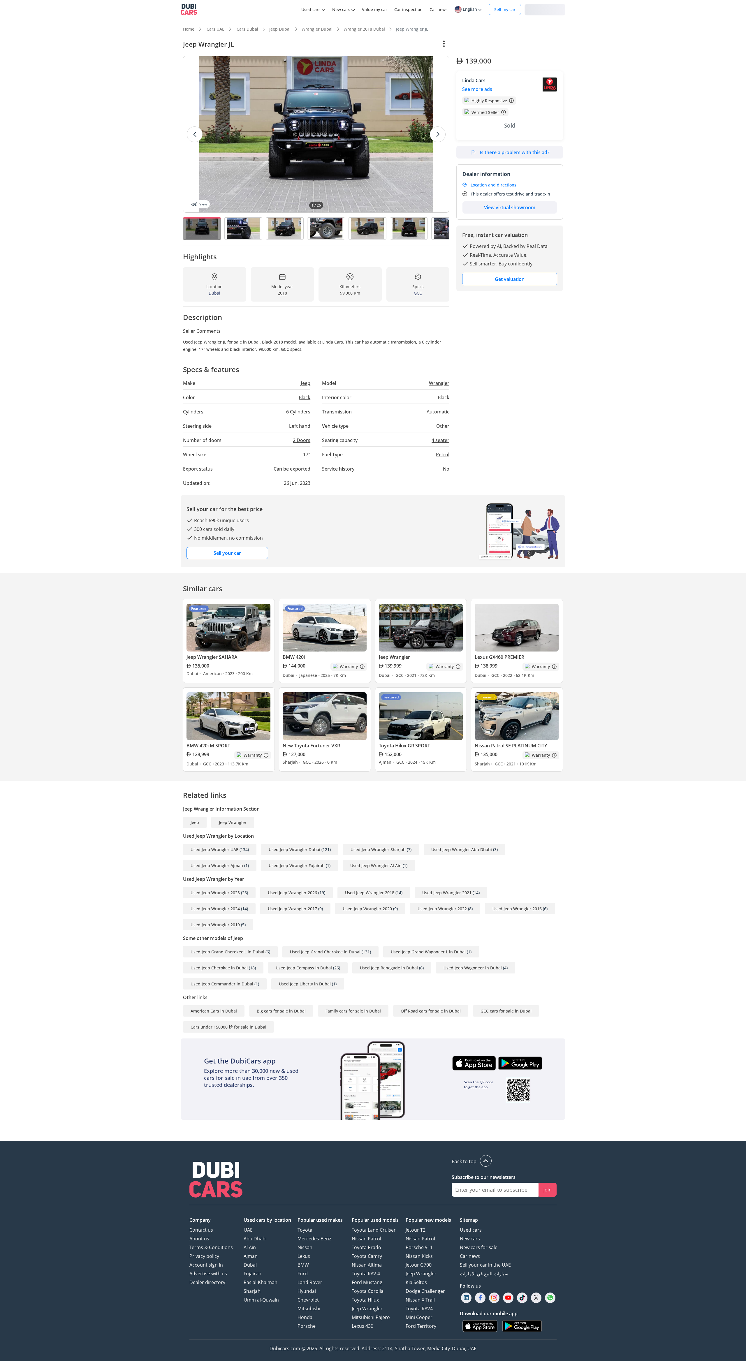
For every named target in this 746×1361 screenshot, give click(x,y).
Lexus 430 (362, 1326)
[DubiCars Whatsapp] (550, 1297)
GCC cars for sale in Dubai (506, 1011)
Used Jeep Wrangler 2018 (369, 892)
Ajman (251, 1256)
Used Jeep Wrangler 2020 (367, 908)
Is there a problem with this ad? (514, 152)
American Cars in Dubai (214, 1011)
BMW (303, 1265)
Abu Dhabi (255, 1238)
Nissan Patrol (366, 1238)
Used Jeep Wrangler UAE (214, 849)
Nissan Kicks (419, 1256)
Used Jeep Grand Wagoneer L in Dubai (428, 952)
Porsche (307, 1326)
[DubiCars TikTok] (522, 1297)
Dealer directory (207, 1282)
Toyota (305, 1230)
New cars (470, 1238)
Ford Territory (421, 1326)
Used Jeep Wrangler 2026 (292, 892)
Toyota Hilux (365, 1300)
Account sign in (206, 1265)
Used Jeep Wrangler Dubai (294, 849)
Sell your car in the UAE (485, 1265)
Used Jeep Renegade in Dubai (389, 968)
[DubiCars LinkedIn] (466, 1297)
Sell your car (227, 553)
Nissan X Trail (420, 1300)
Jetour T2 (415, 1230)
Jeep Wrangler (233, 822)
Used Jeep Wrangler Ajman (217, 865)
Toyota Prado (366, 1247)
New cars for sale (478, 1247)
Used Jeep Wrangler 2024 (215, 908)
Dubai (250, 1265)
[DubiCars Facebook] (480, 1297)
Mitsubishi (309, 1308)
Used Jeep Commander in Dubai (222, 984)
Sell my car (504, 9)
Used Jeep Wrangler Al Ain (376, 865)
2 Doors (301, 440)
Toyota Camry (367, 1256)
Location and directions (493, 185)
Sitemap (469, 1220)
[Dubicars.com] (215, 1180)
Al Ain (250, 1247)
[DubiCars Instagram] (494, 1297)
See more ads (477, 89)
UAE (248, 1230)
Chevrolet (308, 1300)
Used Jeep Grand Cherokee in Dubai (325, 952)
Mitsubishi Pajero (371, 1317)
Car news (470, 1256)
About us (199, 1238)
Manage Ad (471, 43)
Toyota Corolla (367, 1291)
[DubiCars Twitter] (536, 1297)
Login (545, 9)
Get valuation (510, 279)
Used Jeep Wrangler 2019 (215, 924)
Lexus (304, 1256)
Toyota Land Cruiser (374, 1230)
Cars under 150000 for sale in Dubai (228, 1027)
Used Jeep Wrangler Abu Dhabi (461, 849)
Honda (305, 1317)
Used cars (471, 1230)
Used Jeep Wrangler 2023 (215, 892)
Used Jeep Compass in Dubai (304, 968)
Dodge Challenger (425, 1291)
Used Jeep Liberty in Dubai (305, 984)
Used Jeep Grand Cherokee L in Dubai (227, 952)
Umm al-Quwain (261, 1300)
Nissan (305, 1247)
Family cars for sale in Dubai (353, 1011)
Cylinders (298, 412)
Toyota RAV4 (419, 1308)
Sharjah (252, 1291)
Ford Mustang (367, 1282)
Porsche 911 (419, 1247)
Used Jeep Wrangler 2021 (446, 892)
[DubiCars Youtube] (508, 1297)
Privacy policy (204, 1256)
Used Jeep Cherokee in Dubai (219, 968)
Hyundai (307, 1291)
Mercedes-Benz (314, 1238)
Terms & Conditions (211, 1247)
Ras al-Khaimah (260, 1282)
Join (547, 1189)
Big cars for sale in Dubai (281, 1011)
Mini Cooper (419, 1317)
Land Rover (310, 1282)
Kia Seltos (416, 1282)
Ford (303, 1273)
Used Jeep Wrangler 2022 (442, 908)
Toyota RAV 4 (366, 1273)
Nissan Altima (367, 1265)
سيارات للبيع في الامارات (484, 1273)
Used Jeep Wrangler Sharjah (378, 849)
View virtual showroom (509, 207)
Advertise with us (208, 1273)
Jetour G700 (419, 1265)
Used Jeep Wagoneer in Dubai (473, 968)
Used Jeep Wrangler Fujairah (297, 865)
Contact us (201, 1230)
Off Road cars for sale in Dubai (431, 1011)
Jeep (195, 822)
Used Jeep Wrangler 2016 (517, 908)
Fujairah (252, 1273)
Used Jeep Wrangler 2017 (292, 908)
